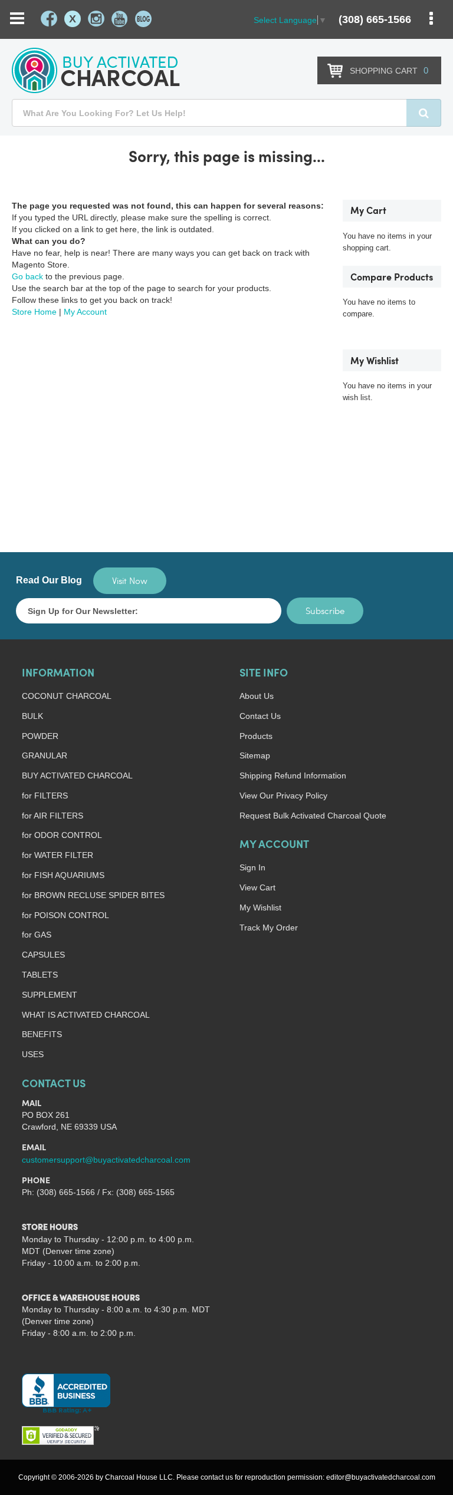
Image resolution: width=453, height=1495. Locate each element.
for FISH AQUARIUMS (63, 875)
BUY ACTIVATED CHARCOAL (77, 775)
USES (33, 1054)
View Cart (257, 887)
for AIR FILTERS (52, 815)
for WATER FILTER (57, 855)
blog (143, 19)
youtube (119, 19)
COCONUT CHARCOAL (66, 696)
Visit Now (129, 580)
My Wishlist (260, 907)
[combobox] (226, 113)
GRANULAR (44, 755)
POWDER (40, 736)
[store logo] (96, 70)
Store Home (34, 311)
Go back (27, 276)
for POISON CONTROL (65, 915)
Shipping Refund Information (292, 775)
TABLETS (40, 974)
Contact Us (260, 716)
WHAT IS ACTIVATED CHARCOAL (86, 1014)
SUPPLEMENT (49, 994)
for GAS (36, 934)
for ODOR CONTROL (62, 835)
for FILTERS (45, 795)
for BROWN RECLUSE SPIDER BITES (93, 895)
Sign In (252, 867)
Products (256, 736)
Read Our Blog (49, 580)
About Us (256, 696)
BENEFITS (42, 1034)
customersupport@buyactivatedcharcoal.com (106, 1159)
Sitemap (254, 755)
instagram (96, 19)
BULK (32, 716)
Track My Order (268, 927)
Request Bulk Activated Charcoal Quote (312, 815)
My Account (85, 311)
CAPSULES (43, 954)
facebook (49, 19)
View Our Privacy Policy (283, 795)
